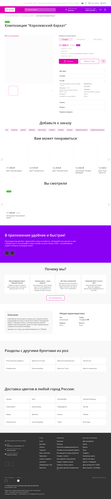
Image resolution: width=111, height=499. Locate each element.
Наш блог (42, 462)
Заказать (70, 61)
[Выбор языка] (82, 3)
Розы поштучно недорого (15, 361)
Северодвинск (62, 407)
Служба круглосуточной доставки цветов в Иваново (22, 485)
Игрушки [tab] (61, 130)
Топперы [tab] (69, 130)
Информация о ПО (45, 465)
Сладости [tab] (52, 130)
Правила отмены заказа (65, 465)
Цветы (85, 444)
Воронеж (35, 414)
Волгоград (86, 422)
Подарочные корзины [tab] (97, 130)
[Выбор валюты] (86, 3)
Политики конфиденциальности (67, 447)
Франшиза (43, 456)
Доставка (29, 3)
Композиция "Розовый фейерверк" (83, 170)
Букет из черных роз (90, 368)
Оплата (35, 3)
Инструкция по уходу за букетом (68, 453)
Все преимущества (55, 298)
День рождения (88, 441)
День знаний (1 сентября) (91, 468)
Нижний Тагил (11, 422)
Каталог (11, 10)
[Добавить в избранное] (103, 61)
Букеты (85, 447)
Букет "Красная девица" (14, 169)
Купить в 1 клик (89, 61)
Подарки (86, 453)
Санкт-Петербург (37, 422)
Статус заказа (95, 3)
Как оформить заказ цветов (66, 459)
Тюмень (85, 414)
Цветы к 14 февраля (89, 462)
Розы (84, 450)
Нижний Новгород (89, 399)
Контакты (65, 3)
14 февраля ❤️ (84, 320)
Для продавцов (48, 3)
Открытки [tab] (14, 130)
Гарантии (40, 3)
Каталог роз (87, 361)
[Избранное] (100, 10)
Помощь (71, 3)
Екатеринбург (62, 399)
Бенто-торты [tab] (42, 130)
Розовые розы (11, 368)
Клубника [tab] (32, 130)
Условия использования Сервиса (68, 450)
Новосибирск (10, 407)
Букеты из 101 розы (38, 361)
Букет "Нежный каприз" (60, 169)
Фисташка (87, 86)
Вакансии (42, 468)
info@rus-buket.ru (12, 455)
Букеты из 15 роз (63, 368)
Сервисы (76, 3)
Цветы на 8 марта (89, 459)
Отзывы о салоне (62, 456)
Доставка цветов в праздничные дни (68, 469)
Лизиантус (63, 88)
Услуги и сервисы (45, 459)
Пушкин (9, 399)
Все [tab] (7, 130)
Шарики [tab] (23, 130)
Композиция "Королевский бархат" (15, 205)
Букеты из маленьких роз (65, 361)
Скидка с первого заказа (65, 462)
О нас (25, 3)
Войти (104, 3)
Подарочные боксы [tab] (81, 130)
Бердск (8, 414)
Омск (33, 399)
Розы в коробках (37, 368)
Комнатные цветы (89, 456)
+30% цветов (80, 39)
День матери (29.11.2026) (91, 465)
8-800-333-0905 (11, 450)
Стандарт (65, 39)
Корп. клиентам (57, 3)
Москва (85, 407)
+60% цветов (97, 39)
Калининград (36, 407)
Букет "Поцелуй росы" (36, 169)
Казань (59, 414)
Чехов (59, 422)
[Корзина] (105, 10)
